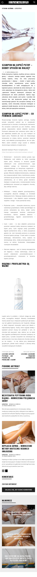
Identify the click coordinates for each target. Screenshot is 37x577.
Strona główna (7, 8)
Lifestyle (18, 8)
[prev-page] (3, 471)
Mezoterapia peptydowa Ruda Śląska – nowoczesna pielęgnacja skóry (18, 398)
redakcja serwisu (14, 404)
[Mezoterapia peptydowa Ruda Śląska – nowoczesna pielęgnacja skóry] (18, 381)
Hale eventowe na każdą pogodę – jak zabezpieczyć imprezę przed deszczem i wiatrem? (18, 558)
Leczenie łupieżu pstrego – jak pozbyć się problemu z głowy (9, 357)
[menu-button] (34, 2)
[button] (2, 2)
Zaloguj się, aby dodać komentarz (18, 490)
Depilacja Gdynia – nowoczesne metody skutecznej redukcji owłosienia (17, 448)
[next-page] (6, 471)
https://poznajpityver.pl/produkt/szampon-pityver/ (17, 152)
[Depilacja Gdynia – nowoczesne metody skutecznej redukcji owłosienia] (18, 432)
